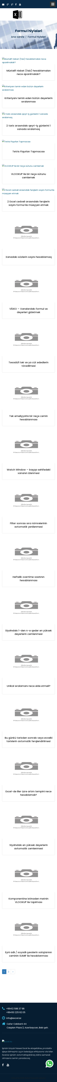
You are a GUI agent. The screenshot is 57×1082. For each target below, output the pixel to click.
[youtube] (20, 4)
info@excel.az (13, 1018)
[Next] (13, 971)
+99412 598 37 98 (15, 1008)
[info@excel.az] (3, 4)
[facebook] (15, 4)
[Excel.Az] (17, 14)
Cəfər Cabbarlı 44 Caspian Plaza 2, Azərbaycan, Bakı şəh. (27, 1025)
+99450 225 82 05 (15, 1012)
